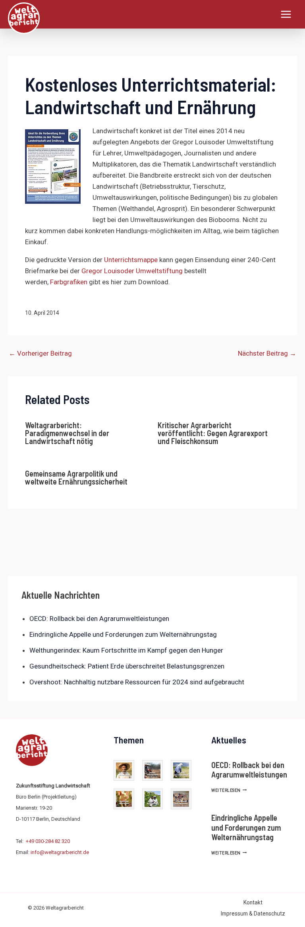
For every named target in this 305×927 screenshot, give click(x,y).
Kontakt (253, 902)
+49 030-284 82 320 (48, 841)
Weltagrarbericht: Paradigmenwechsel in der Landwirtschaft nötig (67, 433)
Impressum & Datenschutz (253, 913)
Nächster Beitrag (267, 353)
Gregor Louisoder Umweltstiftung (132, 271)
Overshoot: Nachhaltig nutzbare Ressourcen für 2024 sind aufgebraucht (136, 682)
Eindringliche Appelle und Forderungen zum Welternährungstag (123, 634)
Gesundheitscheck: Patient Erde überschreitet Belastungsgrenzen (126, 666)
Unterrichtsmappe (131, 260)
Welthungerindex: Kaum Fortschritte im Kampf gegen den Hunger (126, 650)
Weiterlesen (229, 790)
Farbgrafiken (68, 282)
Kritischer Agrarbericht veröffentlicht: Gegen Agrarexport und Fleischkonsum (213, 433)
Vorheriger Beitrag (40, 353)
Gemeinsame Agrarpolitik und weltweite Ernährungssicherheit (76, 477)
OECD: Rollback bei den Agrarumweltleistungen (99, 618)
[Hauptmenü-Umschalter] (286, 14)
